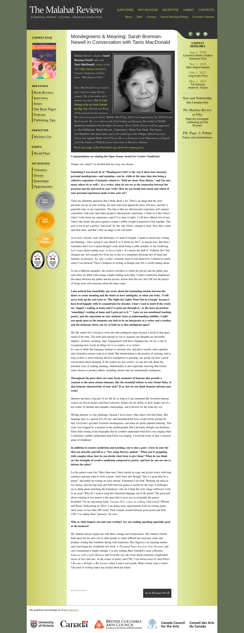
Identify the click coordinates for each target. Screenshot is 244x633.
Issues (38, 103)
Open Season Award (91, 69)
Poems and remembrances (197, 137)
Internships (41, 180)
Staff (139, 16)
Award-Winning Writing (174, 16)
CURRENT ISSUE (42, 37)
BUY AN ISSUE (148, 9)
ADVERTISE (170, 9)
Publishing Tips (44, 120)
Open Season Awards (198, 67)
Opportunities (43, 186)
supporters (73, 610)
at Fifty (197, 112)
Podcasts (40, 114)
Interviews (41, 98)
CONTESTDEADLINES (197, 45)
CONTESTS (206, 9)
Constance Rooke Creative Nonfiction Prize (198, 57)
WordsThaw (42, 153)
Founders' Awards (203, 16)
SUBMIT (188, 9)
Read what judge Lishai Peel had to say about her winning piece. (109, 147)
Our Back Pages (45, 109)
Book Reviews (44, 92)
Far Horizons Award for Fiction (198, 86)
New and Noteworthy (197, 98)
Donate (39, 175)
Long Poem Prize (197, 75)
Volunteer (40, 169)
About (128, 16)
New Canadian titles (197, 102)
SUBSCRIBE (125, 9)
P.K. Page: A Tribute (197, 132)
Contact (151, 16)
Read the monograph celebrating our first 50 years (197, 122)
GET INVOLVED (41, 163)
